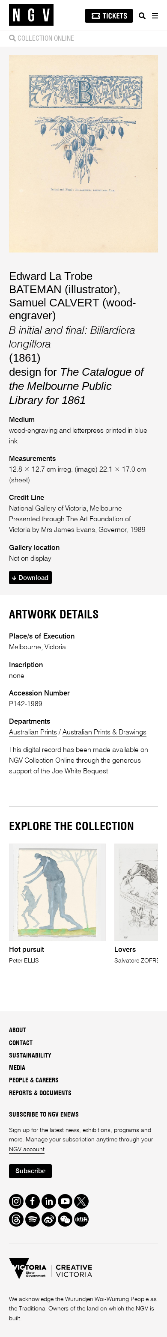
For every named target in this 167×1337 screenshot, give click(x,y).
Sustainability (30, 1056)
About (17, 1031)
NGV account (27, 1150)
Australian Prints (33, 732)
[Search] (142, 15)
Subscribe (30, 1171)
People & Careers (34, 1081)
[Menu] (154, 16)
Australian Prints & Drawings (104, 732)
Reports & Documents (40, 1093)
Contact (21, 1043)
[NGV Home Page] (31, 15)
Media (17, 1068)
